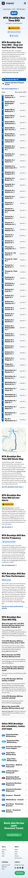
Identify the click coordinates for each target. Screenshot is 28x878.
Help (3, 856)
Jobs (16, 854)
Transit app (22, 552)
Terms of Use (18, 858)
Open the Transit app (7, 508)
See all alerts (6, 527)
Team (16, 851)
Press (3, 854)
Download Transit (13, 835)
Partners (5, 862)
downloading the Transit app (9, 651)
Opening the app (21, 471)
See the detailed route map (12, 487)
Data (3, 869)
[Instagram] (15, 868)
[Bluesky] (18, 867)
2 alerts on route (15, 28)
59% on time (15, 36)
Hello (4, 847)
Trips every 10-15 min (15, 32)
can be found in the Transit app (10, 72)
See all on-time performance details (12, 607)
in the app (7, 661)
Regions (4, 849)
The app (12, 517)
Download (19, 873)
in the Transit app (16, 703)
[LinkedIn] (22, 868)
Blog (3, 851)
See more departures (9, 89)
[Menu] (25, 3)
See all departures (8, 565)
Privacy (17, 856)
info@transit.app (19, 865)
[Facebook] (20, 868)
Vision (16, 849)
